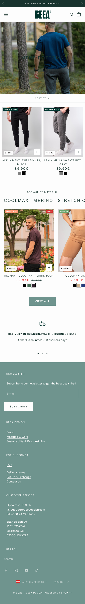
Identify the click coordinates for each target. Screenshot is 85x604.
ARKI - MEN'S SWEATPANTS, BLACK (21, 162)
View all (42, 301)
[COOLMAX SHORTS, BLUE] (83, 285)
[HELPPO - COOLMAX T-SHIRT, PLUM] (33, 285)
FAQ (9, 465)
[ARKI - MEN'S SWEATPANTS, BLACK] (24, 173)
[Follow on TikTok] (37, 570)
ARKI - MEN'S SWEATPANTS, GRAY (63, 162)
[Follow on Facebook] (6, 570)
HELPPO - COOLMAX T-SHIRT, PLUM (29, 275)
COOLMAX (16, 200)
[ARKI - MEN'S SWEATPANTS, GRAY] (19, 173)
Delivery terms (16, 472)
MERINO (43, 200)
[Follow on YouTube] (26, 570)
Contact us (14, 481)
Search (8, 559)
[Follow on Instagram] (16, 570)
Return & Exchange (19, 477)
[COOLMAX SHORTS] (74, 285)
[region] (42, 334)
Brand (10, 432)
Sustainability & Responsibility (26, 441)
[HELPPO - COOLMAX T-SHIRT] (24, 285)
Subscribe (18, 406)
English (59, 582)
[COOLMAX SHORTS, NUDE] (78, 285)
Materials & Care (17, 436)
